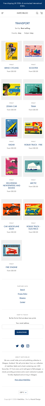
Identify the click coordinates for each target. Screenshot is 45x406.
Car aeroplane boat (11, 227)
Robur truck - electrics (33, 227)
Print (11, 64)
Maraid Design (35, 399)
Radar (11, 144)
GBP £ (22, 392)
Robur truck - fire (33, 144)
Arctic (33, 183)
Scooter (33, 67)
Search (22, 289)
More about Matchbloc (22, 380)
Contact (22, 302)
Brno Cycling (11, 67)
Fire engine (11, 267)
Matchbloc (22, 13)
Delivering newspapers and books (11, 185)
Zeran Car (11, 106)
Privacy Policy (22, 294)
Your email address (22, 323)
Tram (33, 106)
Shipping (23, 298)
